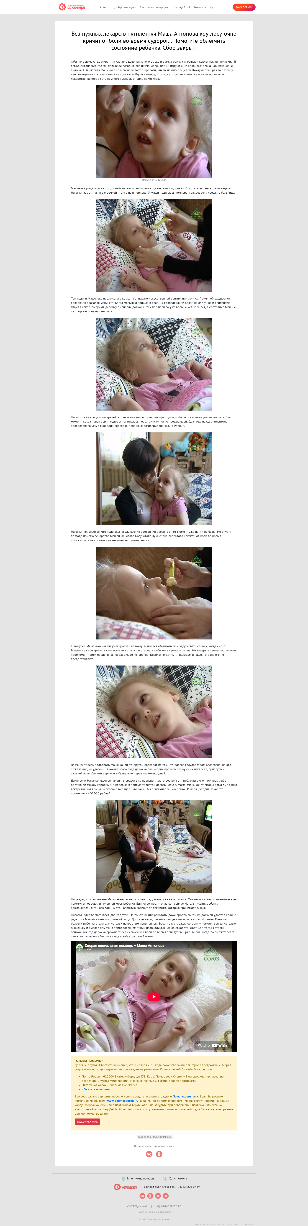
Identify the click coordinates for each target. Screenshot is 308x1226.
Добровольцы (124, 7)
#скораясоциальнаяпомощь (155, 1136)
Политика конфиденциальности (154, 1211)
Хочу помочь (244, 7)
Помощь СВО (180, 7)
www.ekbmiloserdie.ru (122, 1100)
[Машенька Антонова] (154, 131)
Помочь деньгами (185, 1096)
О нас (104, 7)
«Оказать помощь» (96, 1089)
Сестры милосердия (154, 7)
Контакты (200, 7)
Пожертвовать (87, 1122)
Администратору (168, 1206)
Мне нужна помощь (141, 1178)
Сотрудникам (137, 1206)
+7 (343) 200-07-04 (188, 1186)
